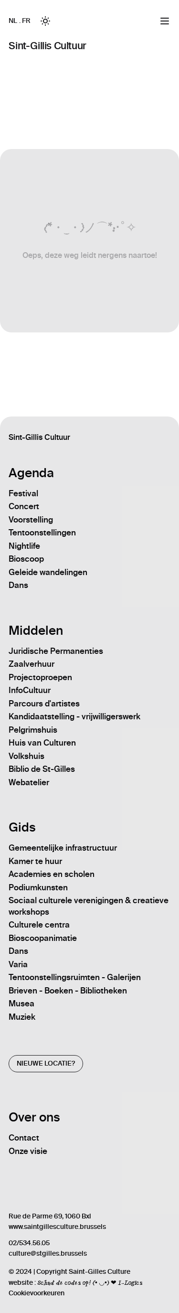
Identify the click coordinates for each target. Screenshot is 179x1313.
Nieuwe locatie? (46, 1063)
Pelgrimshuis (33, 730)
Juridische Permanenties (56, 651)
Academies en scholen (52, 874)
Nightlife (24, 546)
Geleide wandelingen (48, 572)
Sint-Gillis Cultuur (47, 46)
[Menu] (164, 21)
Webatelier (29, 782)
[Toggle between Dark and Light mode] (45, 21)
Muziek (22, 1017)
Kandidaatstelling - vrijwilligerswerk (74, 716)
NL (13, 21)
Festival (23, 493)
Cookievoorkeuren (36, 1293)
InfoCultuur (30, 690)
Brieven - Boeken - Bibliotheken (68, 990)
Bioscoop (26, 559)
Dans (18, 585)
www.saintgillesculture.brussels (57, 1227)
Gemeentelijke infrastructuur (63, 848)
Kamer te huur (35, 861)
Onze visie (28, 1151)
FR (26, 21)
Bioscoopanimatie (43, 938)
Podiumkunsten (38, 887)
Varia (18, 964)
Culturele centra (39, 924)
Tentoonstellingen (42, 532)
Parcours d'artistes (44, 703)
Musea (21, 1003)
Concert (24, 506)
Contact (24, 1137)
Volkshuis (26, 756)
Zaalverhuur (31, 664)
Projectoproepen (40, 677)
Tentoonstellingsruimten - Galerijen (75, 977)
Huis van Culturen (42, 742)
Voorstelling (31, 519)
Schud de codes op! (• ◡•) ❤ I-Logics (90, 1282)
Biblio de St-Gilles (42, 769)
